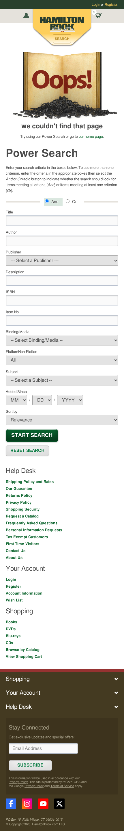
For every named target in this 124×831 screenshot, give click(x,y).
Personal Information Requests (34, 530)
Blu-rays (13, 636)
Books (11, 622)
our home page (91, 137)
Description (15, 272)
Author (11, 232)
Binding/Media (17, 332)
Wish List (14, 600)
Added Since (16, 392)
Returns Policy (19, 496)
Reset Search (27, 450)
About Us (14, 558)
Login (96, 4)
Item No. (13, 312)
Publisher (13, 252)
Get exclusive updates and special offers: (41, 737)
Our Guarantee (19, 489)
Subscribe (30, 765)
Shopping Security (23, 509)
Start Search (31, 435)
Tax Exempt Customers (27, 537)
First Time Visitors (22, 544)
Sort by (11, 412)
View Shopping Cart (24, 657)
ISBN (10, 292)
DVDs (11, 629)
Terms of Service (62, 786)
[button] (62, 38)
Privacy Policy (18, 502)
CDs (9, 643)
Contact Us (15, 551)
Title (9, 212)
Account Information (24, 593)
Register (111, 4)
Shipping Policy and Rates (30, 482)
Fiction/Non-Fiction (21, 352)
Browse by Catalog (23, 650)
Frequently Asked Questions (31, 523)
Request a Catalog (22, 516)
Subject (12, 372)
